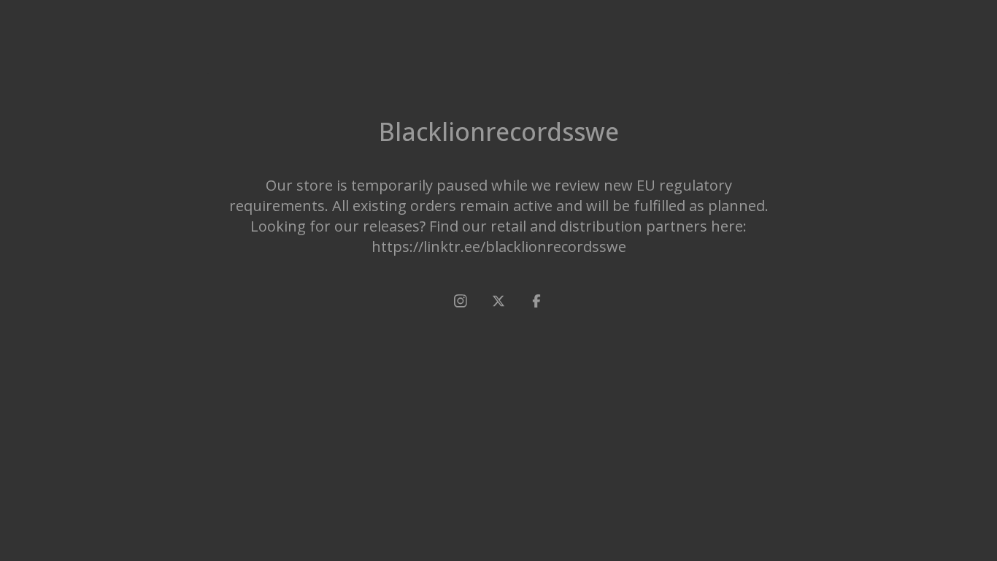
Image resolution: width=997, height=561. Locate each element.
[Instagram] (460, 301)
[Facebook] (536, 301)
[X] (498, 301)
